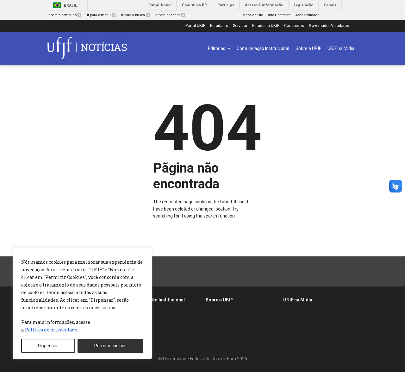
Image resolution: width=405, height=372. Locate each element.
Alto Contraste (279, 15)
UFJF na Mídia (297, 299)
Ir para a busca (135, 15)
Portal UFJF (195, 26)
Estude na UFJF (265, 26)
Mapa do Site (252, 15)
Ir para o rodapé (169, 15)
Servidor (240, 26)
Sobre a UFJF (219, 299)
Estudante (219, 26)
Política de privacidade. (51, 330)
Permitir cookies (110, 345)
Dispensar (48, 345)
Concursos (294, 26)
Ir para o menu (101, 15)
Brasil (70, 5)
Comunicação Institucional (156, 299)
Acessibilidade (307, 15)
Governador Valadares (329, 26)
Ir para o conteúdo (63, 15)
